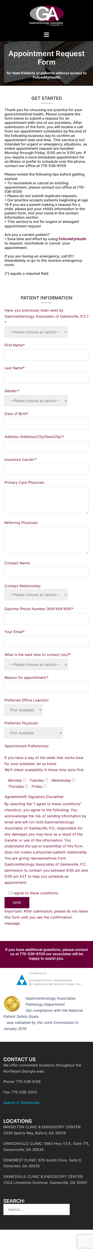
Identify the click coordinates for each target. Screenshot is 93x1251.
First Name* (15, 345)
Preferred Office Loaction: (27, 700)
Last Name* (15, 368)
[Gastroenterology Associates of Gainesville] (46, 15)
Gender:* (12, 391)
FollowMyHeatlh (72, 239)
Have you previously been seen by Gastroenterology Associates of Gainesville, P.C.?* (46, 316)
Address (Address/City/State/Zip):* (34, 436)
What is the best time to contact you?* (38, 654)
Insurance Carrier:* (20, 459)
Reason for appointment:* (27, 677)
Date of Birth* (16, 413)
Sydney (74, 1243)
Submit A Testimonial (21, 1102)
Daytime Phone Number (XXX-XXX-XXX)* (39, 609)
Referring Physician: (21, 522)
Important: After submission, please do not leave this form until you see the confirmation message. (46, 917)
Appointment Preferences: (27, 746)
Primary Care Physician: (25, 482)
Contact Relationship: (23, 586)
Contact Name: (17, 563)
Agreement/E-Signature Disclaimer (34, 796)
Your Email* (15, 631)
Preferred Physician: (22, 723)
